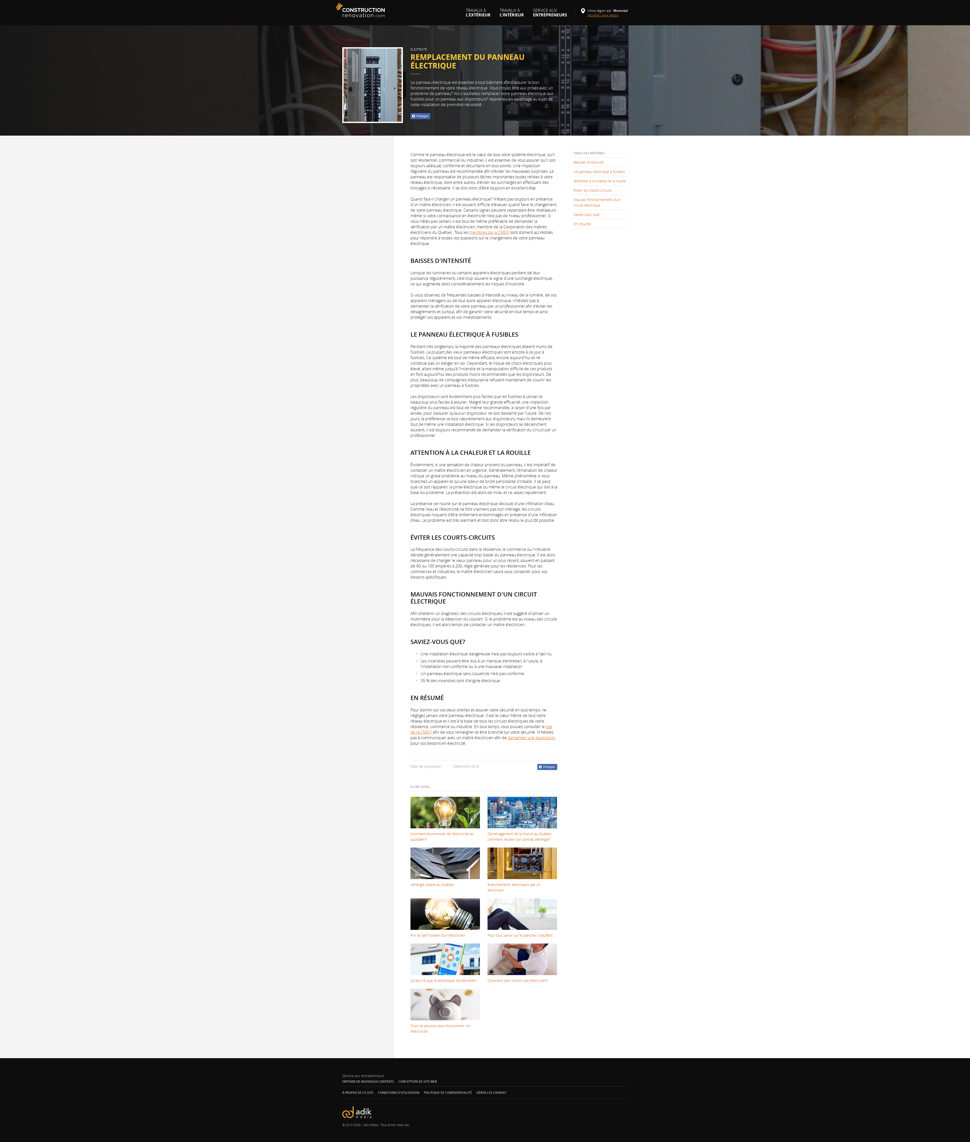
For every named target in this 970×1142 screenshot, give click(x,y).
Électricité (418, 49)
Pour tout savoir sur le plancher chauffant (520, 935)
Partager (422, 116)
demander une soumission (531, 737)
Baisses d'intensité (588, 162)
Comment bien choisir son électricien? (518, 980)
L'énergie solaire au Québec (432, 884)
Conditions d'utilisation (398, 1092)
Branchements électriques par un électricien (514, 887)
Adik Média (370, 1125)
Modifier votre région (605, 15)
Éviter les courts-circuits (593, 190)
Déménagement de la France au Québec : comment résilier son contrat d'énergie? (520, 836)
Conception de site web (417, 1081)
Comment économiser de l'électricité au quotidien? (442, 836)
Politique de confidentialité (448, 1092)
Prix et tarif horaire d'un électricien (437, 935)
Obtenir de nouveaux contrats (368, 1081)
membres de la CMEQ (489, 232)
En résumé (582, 223)
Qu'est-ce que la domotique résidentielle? (443, 980)
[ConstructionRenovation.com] (361, 10)
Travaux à (478, 15)
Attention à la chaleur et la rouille (600, 181)
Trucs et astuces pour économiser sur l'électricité (440, 1028)
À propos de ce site (357, 1092)
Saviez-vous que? (587, 214)
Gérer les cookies (491, 1092)
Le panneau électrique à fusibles (599, 171)
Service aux (550, 15)
